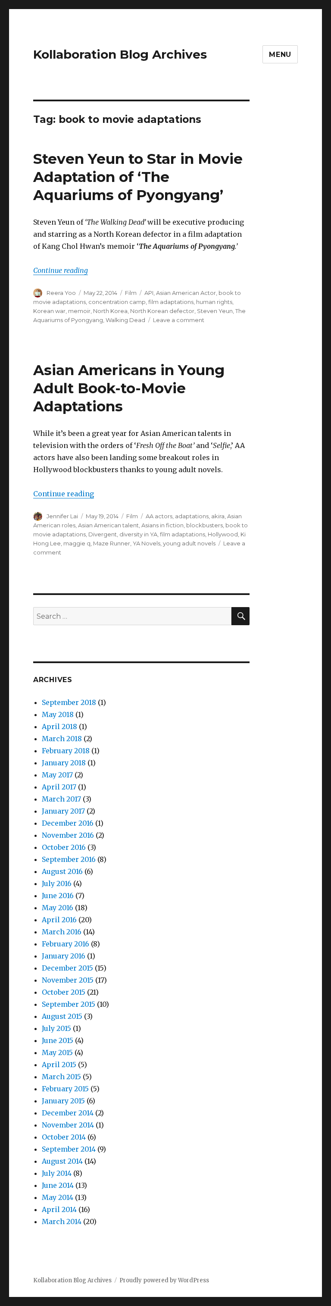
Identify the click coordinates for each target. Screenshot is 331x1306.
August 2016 (62, 871)
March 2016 (61, 931)
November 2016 (68, 835)
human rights (214, 301)
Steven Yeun (215, 310)
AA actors (159, 516)
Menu (280, 54)
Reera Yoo (61, 292)
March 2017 (61, 799)
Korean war (49, 310)
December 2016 (68, 823)
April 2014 (59, 1209)
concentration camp (117, 301)
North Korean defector (162, 310)
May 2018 (58, 714)
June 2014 (58, 1185)
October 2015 (63, 992)
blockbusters (204, 525)
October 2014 (64, 1137)
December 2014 (68, 1113)
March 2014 (61, 1221)
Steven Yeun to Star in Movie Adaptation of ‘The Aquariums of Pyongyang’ (138, 177)
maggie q (77, 543)
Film (131, 292)
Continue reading (60, 270)
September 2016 (69, 859)
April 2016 (59, 919)
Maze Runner (111, 543)
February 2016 (65, 944)
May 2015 (57, 1052)
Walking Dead (125, 319)
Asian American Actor (186, 292)
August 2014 (62, 1161)
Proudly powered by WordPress (164, 1280)
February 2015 (65, 1088)
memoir (79, 310)
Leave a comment (178, 319)
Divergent (102, 534)
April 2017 (59, 787)
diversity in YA (138, 534)
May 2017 (57, 774)
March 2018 (62, 738)
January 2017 (63, 811)
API (148, 292)
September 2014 (69, 1149)
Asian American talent (108, 525)
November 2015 (68, 980)
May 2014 (57, 1197)
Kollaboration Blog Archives (120, 54)
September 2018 (69, 702)
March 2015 (61, 1076)
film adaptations (171, 301)
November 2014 (68, 1125)
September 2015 (68, 1004)
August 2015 (62, 1016)
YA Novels (146, 543)
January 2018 (64, 762)
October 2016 (64, 847)
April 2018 (59, 726)
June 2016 (58, 895)
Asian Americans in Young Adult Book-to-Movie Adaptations (129, 388)
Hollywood (223, 534)
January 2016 (63, 956)
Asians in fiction (162, 525)
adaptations (192, 516)
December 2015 (67, 968)
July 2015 (56, 1028)
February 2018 (66, 750)
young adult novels (189, 543)
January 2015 (63, 1100)
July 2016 (57, 883)
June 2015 (57, 1040)
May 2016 (57, 907)
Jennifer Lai (62, 516)
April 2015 (59, 1064)
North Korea (110, 310)
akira (218, 516)
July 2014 (57, 1173)
